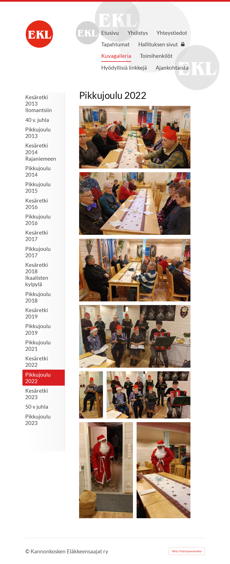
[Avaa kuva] (134, 137)
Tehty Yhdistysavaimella (187, 551)
